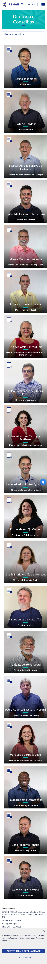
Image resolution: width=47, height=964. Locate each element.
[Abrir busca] (22, 4)
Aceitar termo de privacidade (23, 951)
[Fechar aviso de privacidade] (44, 931)
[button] (43, 4)
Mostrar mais (23, 957)
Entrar (31, 5)
